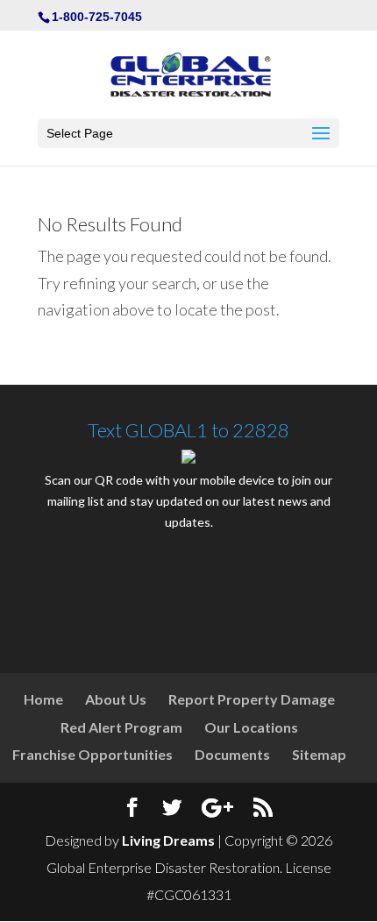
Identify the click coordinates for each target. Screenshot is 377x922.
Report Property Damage (251, 699)
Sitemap (319, 754)
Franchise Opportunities (92, 754)
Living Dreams (168, 840)
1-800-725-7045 (97, 17)
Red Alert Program (121, 727)
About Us (115, 699)
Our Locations (251, 727)
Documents (232, 754)
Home (43, 699)
